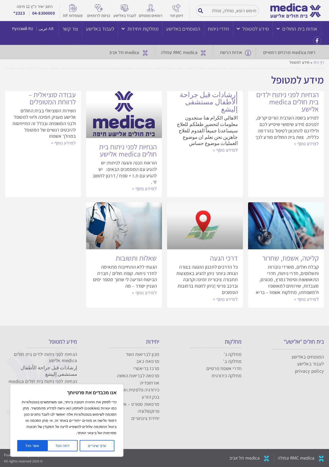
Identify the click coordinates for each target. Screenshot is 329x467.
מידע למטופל (255, 28)
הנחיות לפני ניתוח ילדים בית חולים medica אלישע (287, 102)
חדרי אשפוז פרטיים (224, 368)
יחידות (152, 341)
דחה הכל (62, 445)
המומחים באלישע (183, 28)
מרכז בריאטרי (146, 368)
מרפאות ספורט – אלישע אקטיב (130, 404)
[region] (66, 420)
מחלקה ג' (233, 354)
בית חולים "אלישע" (304, 341)
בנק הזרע (150, 397)
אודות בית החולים (299, 28)
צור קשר (70, 28)
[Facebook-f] (317, 40)
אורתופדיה (149, 383)
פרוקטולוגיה (148, 411)
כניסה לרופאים (98, 15)
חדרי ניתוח (218, 28)
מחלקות (233, 341)
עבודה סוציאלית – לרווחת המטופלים (52, 98)
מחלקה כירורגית (227, 375)
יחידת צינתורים (145, 418)
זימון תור (176, 15)
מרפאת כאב (147, 361)
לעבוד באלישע (124, 15)
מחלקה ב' (232, 361)
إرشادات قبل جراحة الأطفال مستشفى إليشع (209, 102)
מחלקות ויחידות (143, 28)
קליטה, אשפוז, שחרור (290, 258)
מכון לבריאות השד (142, 354)
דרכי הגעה (224, 258)
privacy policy (309, 371)
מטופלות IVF (73, 15)
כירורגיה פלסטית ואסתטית (134, 390)
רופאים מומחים (150, 15)
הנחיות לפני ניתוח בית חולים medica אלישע (128, 150)
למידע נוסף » (306, 143)
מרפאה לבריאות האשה (138, 375)
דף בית (319, 62)
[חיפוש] (201, 11)
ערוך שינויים (97, 445)
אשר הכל (32, 445)
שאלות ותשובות (136, 258)
